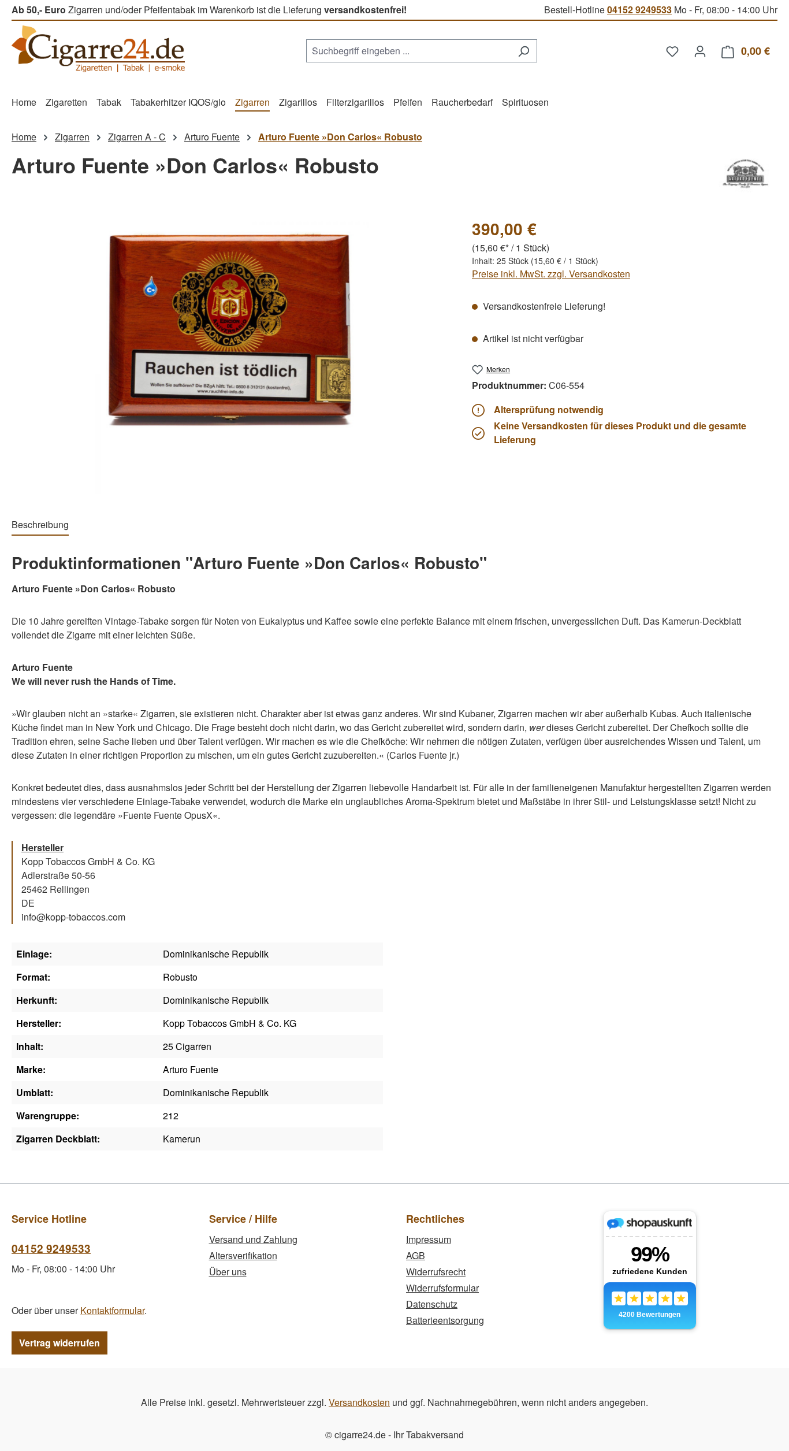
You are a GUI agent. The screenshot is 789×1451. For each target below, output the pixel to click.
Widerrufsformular (442, 1287)
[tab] (40, 525)
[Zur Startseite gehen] (98, 48)
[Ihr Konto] (700, 50)
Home (24, 136)
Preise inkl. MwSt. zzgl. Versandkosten (551, 273)
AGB (415, 1255)
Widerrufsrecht (436, 1271)
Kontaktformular (112, 1310)
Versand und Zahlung (253, 1239)
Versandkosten (359, 1402)
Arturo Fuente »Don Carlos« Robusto (340, 136)
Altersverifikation (243, 1255)
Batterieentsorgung (445, 1320)
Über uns (228, 1271)
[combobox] (408, 50)
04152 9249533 (639, 9)
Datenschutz (431, 1304)
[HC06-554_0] (230, 355)
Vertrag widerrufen (59, 1342)
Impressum (428, 1239)
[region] (230, 355)
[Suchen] (523, 50)
